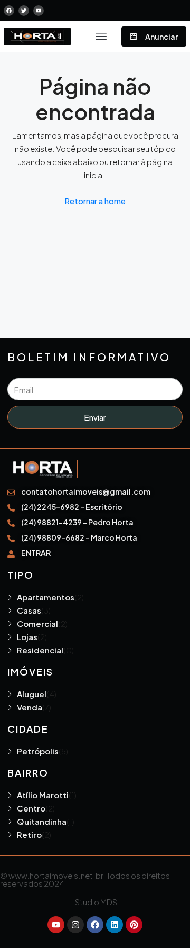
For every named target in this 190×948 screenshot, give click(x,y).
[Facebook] (95, 924)
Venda (29, 707)
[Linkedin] (114, 924)
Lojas (27, 637)
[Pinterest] (134, 924)
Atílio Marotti (43, 795)
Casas (29, 610)
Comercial (37, 623)
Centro (31, 808)
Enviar (95, 417)
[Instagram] (75, 924)
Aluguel (31, 694)
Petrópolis (38, 751)
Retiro (29, 834)
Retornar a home (95, 201)
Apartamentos (45, 597)
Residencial (40, 650)
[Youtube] (56, 924)
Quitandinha (41, 821)
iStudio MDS (95, 902)
